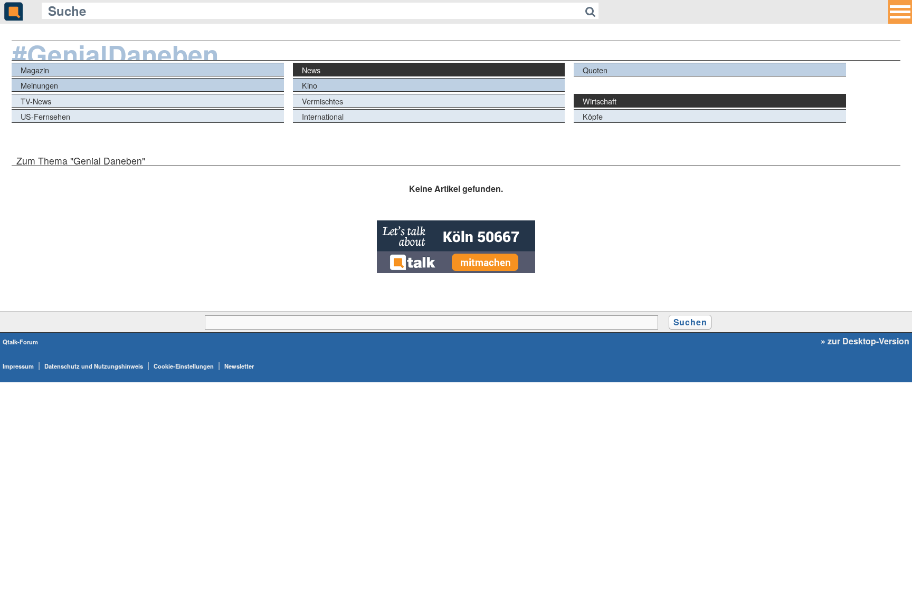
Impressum (18, 366)
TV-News (36, 101)
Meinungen (39, 85)
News (311, 69)
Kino (309, 85)
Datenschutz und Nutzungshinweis (93, 366)
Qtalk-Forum (20, 341)
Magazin (35, 69)
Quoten (595, 69)
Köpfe (593, 116)
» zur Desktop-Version (865, 341)
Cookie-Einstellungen (184, 366)
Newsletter (239, 366)
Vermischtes (322, 101)
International (323, 116)
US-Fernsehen (45, 116)
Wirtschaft (599, 101)
